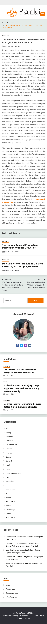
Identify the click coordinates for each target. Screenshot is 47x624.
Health (8, 465)
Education (9, 441)
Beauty (8, 432)
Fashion (9, 449)
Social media (10, 501)
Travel (8, 513)
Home (8, 469)
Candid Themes (23, 618)
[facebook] (17, 345)
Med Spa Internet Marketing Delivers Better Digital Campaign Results (22, 265)
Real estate (10, 489)
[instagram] (25, 345)
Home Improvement (13, 473)
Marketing (10, 481)
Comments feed (12, 593)
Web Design (10, 518)
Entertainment (11, 445)
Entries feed (10, 589)
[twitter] (21, 345)
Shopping (9, 497)
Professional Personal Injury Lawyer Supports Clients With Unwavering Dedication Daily (21, 388)
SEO (7, 493)
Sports (8, 505)
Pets (7, 485)
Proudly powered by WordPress (15, 616)
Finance (9, 453)
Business (5, 36)
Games (8, 457)
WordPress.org (11, 597)
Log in (8, 585)
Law (5, 382)
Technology (10, 509)
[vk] (29, 345)
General (9, 461)
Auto (8, 428)
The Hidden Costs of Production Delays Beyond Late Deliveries (20, 246)
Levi (18, 46)
